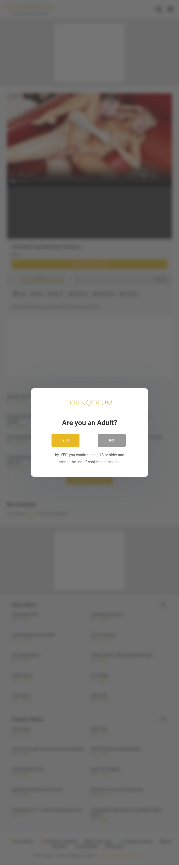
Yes (65, 440)
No (111, 440)
